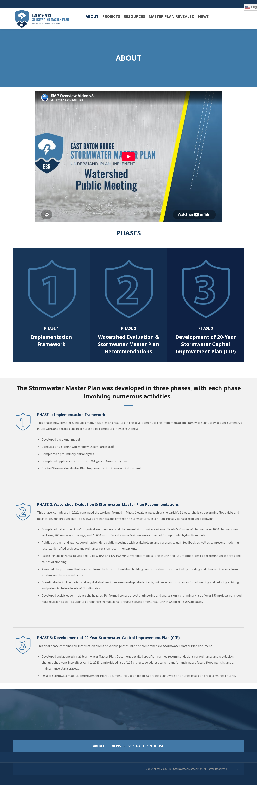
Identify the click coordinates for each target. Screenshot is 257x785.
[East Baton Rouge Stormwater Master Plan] (42, 18)
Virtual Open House (146, 746)
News (116, 746)
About (98, 746)
